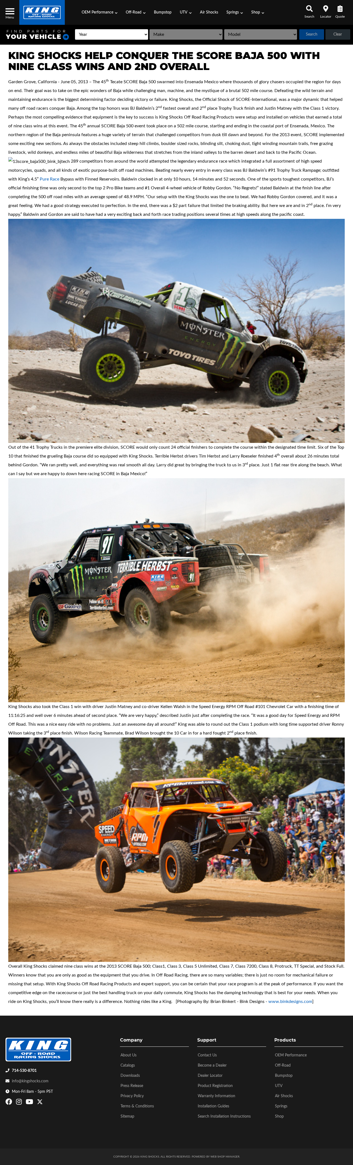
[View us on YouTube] (30, 1103)
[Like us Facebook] (10, 1103)
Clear (337, 34)
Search (311, 34)
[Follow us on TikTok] (45, 1103)
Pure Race (49, 179)
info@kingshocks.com (30, 1081)
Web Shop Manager (224, 1156)
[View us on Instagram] (19, 1103)
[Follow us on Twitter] (40, 1103)
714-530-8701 (24, 1071)
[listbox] (111, 34)
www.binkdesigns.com (290, 1001)
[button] (99, 12)
